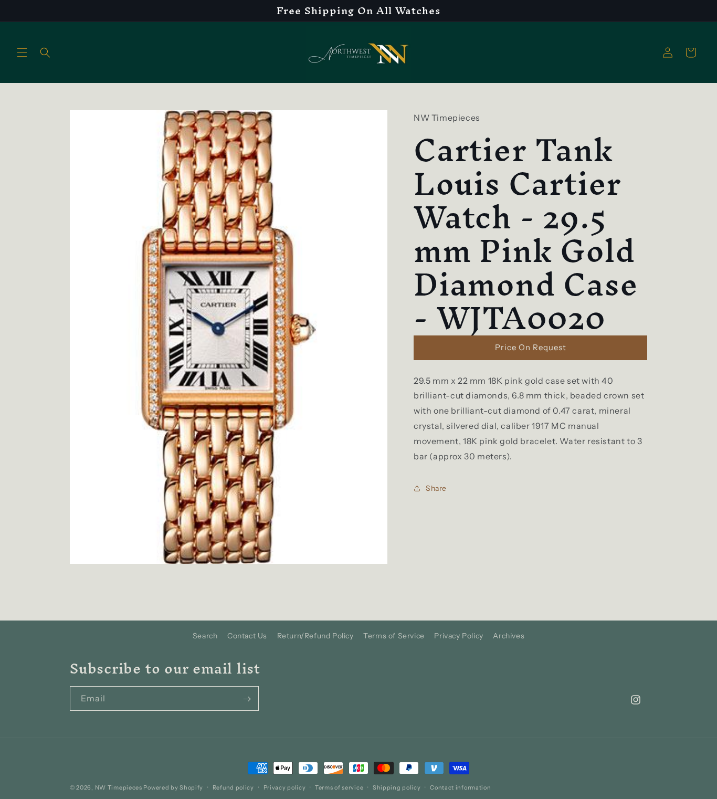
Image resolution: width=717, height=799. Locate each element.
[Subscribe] (246, 699)
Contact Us (247, 635)
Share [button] (436, 488)
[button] (22, 52)
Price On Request (530, 347)
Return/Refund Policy (315, 635)
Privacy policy (284, 787)
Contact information (460, 787)
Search (205, 635)
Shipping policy (397, 787)
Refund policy (233, 787)
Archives (508, 635)
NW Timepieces (118, 787)
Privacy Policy (458, 635)
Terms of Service (394, 635)
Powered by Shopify (173, 787)
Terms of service (339, 787)
